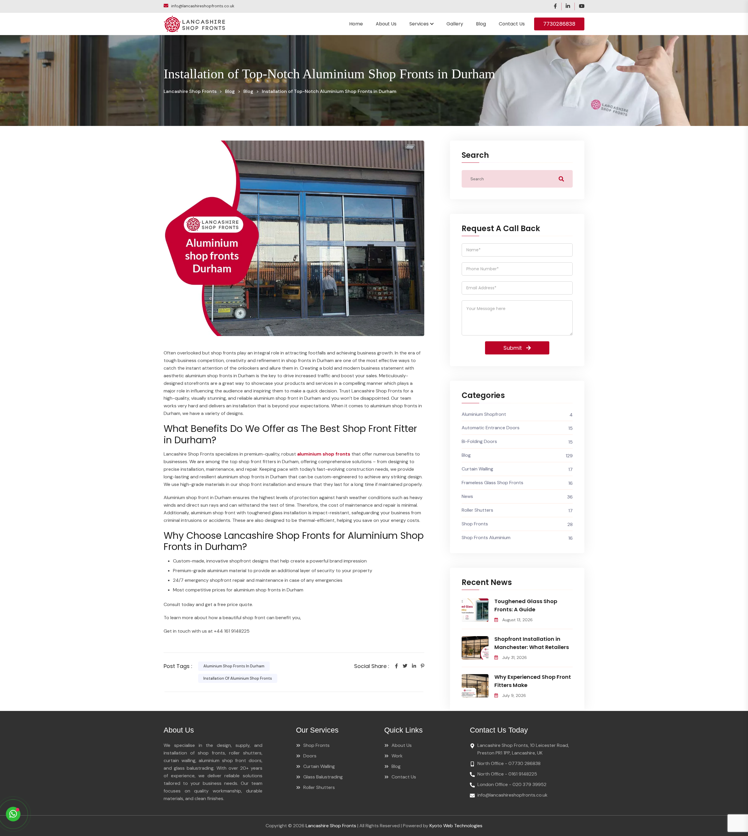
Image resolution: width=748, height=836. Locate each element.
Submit (369, 473)
